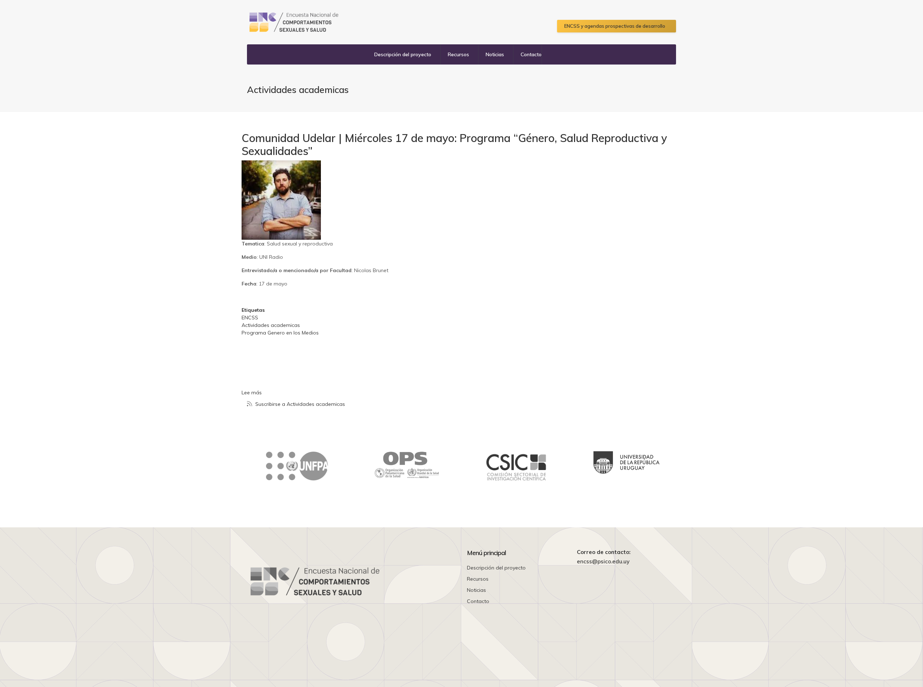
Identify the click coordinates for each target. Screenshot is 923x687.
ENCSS (250, 317)
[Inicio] (294, 22)
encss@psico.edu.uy (603, 561)
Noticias (495, 54)
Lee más (252, 392)
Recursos (458, 54)
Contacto (531, 54)
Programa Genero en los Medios (280, 332)
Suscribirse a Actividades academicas (299, 404)
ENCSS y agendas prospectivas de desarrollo (614, 26)
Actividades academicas (271, 325)
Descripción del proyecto (402, 54)
